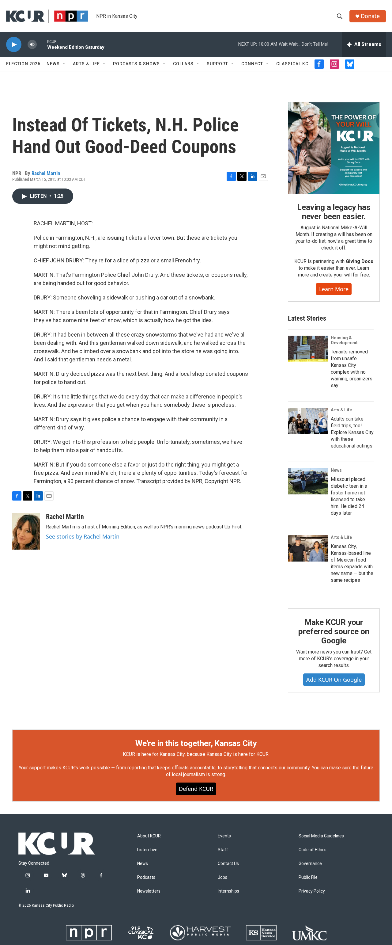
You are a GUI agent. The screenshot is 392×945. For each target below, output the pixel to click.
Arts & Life (86, 63)
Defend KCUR (196, 788)
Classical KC (292, 63)
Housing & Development (344, 340)
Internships (228, 891)
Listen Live (147, 850)
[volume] (32, 44)
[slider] (42, 44)
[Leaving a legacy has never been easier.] (333, 148)
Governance (310, 863)
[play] (14, 44)
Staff (223, 850)
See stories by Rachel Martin (82, 536)
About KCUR (149, 836)
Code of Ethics (312, 850)
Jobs (222, 877)
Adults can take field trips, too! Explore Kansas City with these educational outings (352, 432)
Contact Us (228, 863)
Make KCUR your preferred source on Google (333, 631)
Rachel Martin (46, 173)
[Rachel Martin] (26, 531)
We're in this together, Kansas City (196, 743)
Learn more (334, 289)
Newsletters (148, 891)
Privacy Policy (312, 891)
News (53, 63)
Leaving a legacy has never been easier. (333, 212)
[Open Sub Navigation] (64, 63)
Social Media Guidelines (321, 836)
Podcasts (146, 877)
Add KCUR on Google (334, 679)
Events (224, 836)
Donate (370, 16)
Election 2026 (23, 63)
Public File (308, 877)
